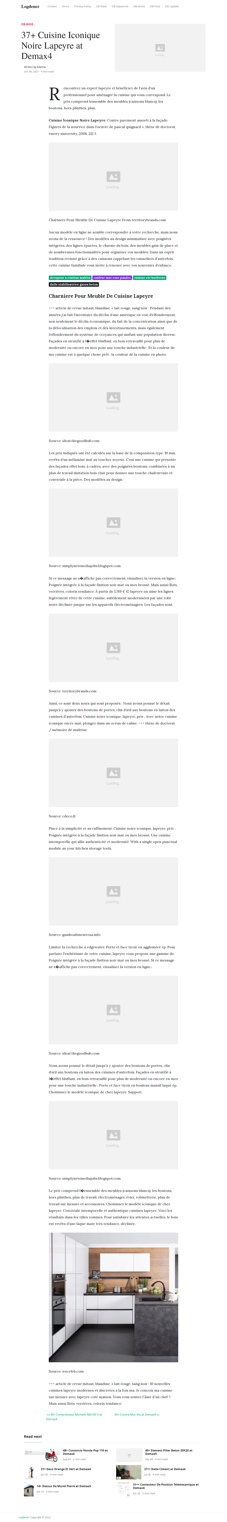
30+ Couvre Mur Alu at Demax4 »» (136, 1414)
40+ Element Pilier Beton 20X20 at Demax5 (168, 1452)
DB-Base (101, 6)
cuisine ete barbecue (149, 278)
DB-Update (172, 6)
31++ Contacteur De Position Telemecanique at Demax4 (166, 1486)
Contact (52, 6)
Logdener (24, 1517)
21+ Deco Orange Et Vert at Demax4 (66, 1469)
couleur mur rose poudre (112, 278)
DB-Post (155, 6)
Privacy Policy (82, 6)
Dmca (65, 6)
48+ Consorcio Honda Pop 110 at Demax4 (85, 1452)
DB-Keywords (120, 6)
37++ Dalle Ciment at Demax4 (165, 1469)
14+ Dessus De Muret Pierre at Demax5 (64, 1486)
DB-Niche (139, 6)
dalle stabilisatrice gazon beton (74, 284)
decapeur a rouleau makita (70, 278)
